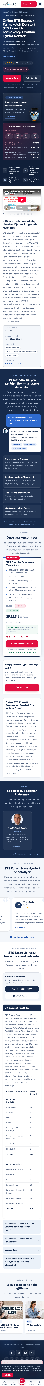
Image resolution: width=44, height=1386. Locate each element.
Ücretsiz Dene (28, 4)
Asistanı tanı (10, 117)
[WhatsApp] (18, 1353)
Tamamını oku (15, 927)
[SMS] (25, 1353)
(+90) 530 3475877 (24, 989)
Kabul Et (7, 1375)
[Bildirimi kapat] (40, 1362)
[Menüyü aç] (40, 4)
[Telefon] (12, 1353)
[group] (22, 830)
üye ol (36, 522)
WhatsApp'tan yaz (23, 996)
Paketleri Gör (32, 78)
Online (14, 12)
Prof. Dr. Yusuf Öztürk (13, 364)
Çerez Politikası (17, 1371)
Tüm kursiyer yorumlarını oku (22, 937)
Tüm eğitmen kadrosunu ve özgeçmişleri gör (22, 854)
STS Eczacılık (23, 12)
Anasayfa (6, 12)
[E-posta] (32, 1353)
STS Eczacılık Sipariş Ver (22, 643)
